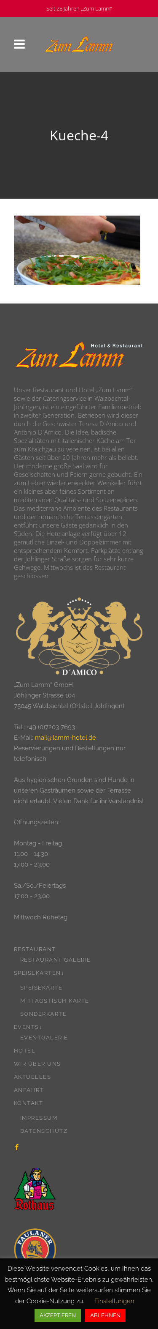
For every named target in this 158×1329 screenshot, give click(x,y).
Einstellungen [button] (114, 1301)
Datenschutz (44, 1131)
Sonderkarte (43, 1014)
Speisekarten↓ (39, 973)
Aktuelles (32, 1077)
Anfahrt (29, 1090)
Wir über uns (37, 1064)
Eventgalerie (44, 1037)
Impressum (39, 1118)
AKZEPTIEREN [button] (58, 1315)
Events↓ (28, 1027)
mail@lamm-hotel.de (65, 737)
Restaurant (35, 949)
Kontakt (28, 1103)
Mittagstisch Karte (54, 1001)
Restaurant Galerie (55, 960)
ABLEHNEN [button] (105, 1315)
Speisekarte (41, 987)
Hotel (25, 1050)
